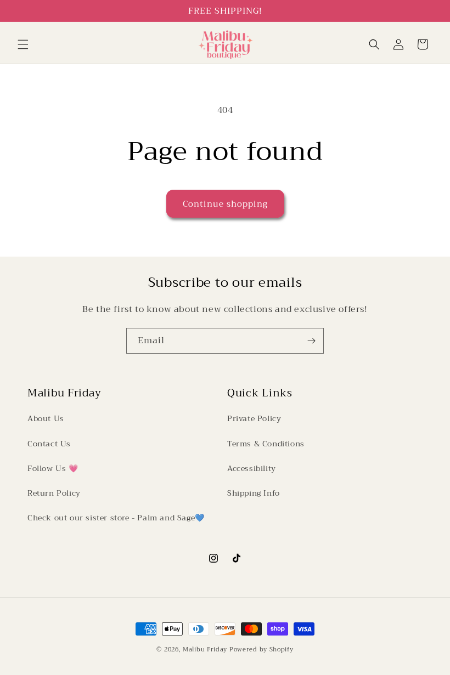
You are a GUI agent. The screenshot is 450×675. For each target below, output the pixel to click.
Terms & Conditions (266, 443)
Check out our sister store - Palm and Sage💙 (116, 517)
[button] (23, 44)
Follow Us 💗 (52, 468)
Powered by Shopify (261, 649)
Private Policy (254, 418)
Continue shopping (225, 204)
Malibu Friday (205, 649)
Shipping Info (253, 493)
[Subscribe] (311, 341)
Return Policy (54, 493)
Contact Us (49, 443)
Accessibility (251, 468)
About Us (45, 418)
